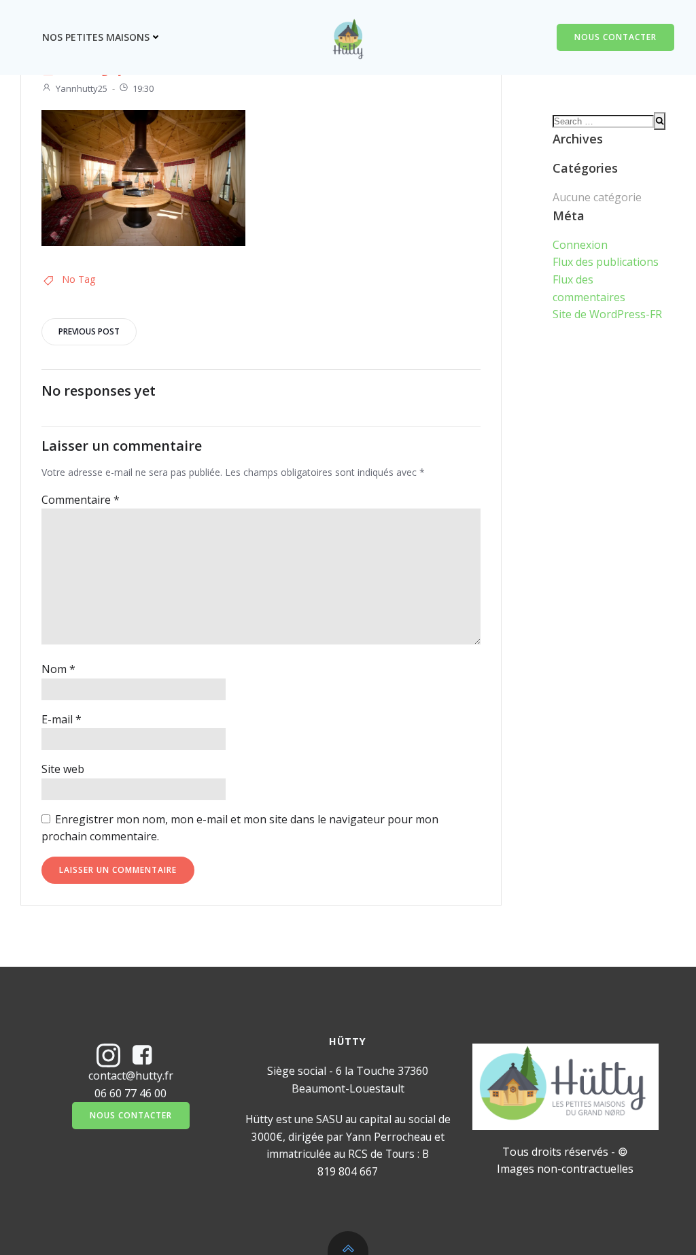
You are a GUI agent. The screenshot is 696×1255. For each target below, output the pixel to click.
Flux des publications (606, 261)
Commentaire (80, 499)
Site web (62, 768)
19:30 (143, 88)
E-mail (61, 719)
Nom (58, 668)
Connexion (580, 244)
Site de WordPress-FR (607, 314)
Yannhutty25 (81, 88)
